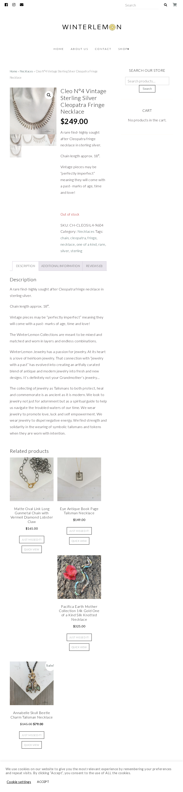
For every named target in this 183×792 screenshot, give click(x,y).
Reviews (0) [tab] (94, 266)
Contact (103, 49)
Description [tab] (25, 266)
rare (101, 244)
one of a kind (87, 244)
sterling (76, 251)
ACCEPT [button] (43, 782)
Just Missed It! (32, 539)
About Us (79, 49)
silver (64, 251)
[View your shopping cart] (175, 4)
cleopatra (78, 238)
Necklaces (26, 71)
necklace (67, 244)
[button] (49, 95)
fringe (92, 238)
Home (59, 49)
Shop (123, 49)
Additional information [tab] (60, 266)
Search (147, 88)
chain (64, 238)
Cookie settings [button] (19, 782)
